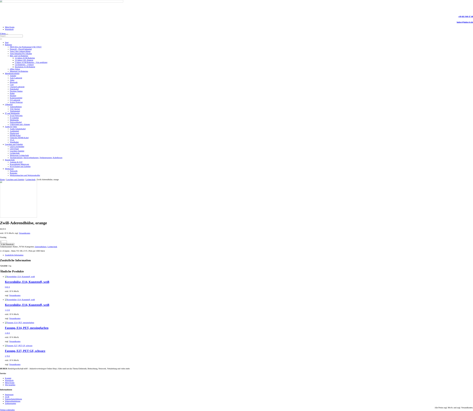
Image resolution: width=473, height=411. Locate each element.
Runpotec (13, 173)
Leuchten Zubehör (17, 151)
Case (12, 85)
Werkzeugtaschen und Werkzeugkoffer (25, 175)
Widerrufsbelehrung (12, 401)
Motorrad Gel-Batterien (19, 71)
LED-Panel (14, 149)
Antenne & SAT (16, 162)
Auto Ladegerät (16, 78)
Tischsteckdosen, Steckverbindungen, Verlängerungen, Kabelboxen (36, 158)
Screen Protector (16, 102)
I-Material (9, 104)
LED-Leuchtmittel (17, 147)
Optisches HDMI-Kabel (19, 138)
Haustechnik (10, 160)
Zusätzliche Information (14, 255)
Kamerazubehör (16, 98)
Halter (12, 93)
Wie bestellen (10, 385)
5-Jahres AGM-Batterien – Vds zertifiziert (31, 62)
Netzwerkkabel (16, 122)
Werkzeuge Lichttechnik (19, 155)
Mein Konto (9, 27)
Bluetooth (13, 82)
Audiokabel (14, 131)
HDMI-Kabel (15, 135)
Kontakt (8, 378)
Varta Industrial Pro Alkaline (21, 54)
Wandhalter (14, 142)
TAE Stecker (15, 109)
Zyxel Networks (16, 116)
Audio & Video (11, 127)
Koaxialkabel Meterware (19, 164)
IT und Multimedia (12, 113)
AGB (7, 397)
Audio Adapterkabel (18, 129)
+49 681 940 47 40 (465, 17)
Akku (12, 80)
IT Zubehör (14, 118)
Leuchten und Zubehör (14, 144)
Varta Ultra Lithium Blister (20, 51)
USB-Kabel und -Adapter (20, 124)
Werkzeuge (9, 169)
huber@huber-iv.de (465, 22)
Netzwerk (13, 171)
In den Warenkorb (7, 244)
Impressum (9, 395)
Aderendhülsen (16, 107)
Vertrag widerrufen (7, 410)
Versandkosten (24, 233)
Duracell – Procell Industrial (21, 49)
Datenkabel (14, 89)
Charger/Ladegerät (17, 87)
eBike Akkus (15, 69)
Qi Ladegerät (15, 100)
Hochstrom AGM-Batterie (25, 67)
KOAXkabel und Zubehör (20, 166)
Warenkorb (9, 29)
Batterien (8, 45)
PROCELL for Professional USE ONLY (26, 47)
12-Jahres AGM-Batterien (25, 58)
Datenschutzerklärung (13, 399)
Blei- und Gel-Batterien (19, 56)
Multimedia (14, 120)
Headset (13, 96)
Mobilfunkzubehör (12, 73)
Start (6, 42)
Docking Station (16, 91)
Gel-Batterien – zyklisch (24, 65)
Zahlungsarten (10, 403)
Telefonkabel (15, 111)
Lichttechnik (15, 153)
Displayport (14, 133)
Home (2, 179)
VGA (12, 140)
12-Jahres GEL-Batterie (24, 60)
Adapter (13, 76)
